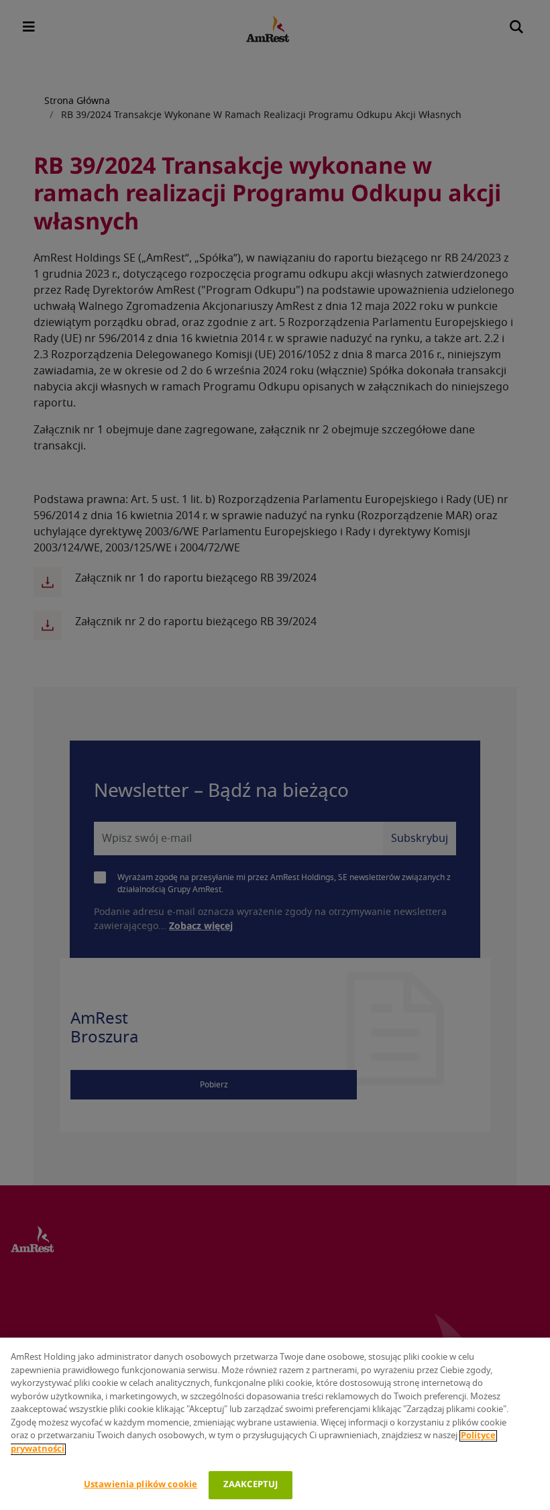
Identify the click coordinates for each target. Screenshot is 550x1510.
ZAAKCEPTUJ (250, 1484)
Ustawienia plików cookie (140, 1484)
